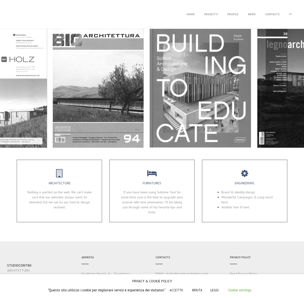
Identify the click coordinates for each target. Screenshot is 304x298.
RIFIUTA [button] (197, 290)
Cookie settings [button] (240, 290)
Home (191, 14)
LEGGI (214, 290)
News (252, 14)
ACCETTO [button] (176, 290)
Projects (211, 14)
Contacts (272, 14)
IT (290, 14)
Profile (232, 14)
